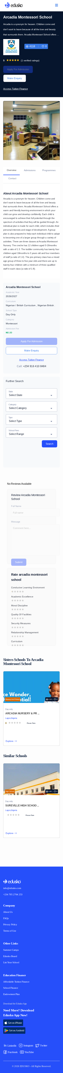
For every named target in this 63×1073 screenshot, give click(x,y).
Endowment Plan (12, 994)
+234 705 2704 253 (14, 894)
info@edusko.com (12, 888)
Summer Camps (11, 950)
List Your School (11, 962)
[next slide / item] (57, 130)
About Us (8, 912)
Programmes (50, 170)
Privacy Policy (10, 924)
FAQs (6, 918)
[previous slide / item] (5, 130)
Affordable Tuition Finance (17, 981)
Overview (11, 170)
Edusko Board (10, 956)
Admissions (29, 170)
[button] (44, 46)
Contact (12, 178)
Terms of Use (9, 930)
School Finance (11, 987)
